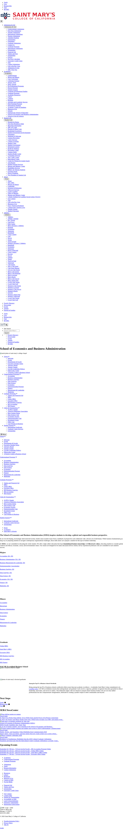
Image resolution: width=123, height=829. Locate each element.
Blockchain (3, 606)
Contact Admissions (14, 64)
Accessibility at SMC (10, 799)
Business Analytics (13, 379)
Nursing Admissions (14, 36)
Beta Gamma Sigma (14, 413)
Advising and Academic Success (17, 102)
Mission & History (13, 184)
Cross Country (12, 234)
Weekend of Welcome (14, 136)
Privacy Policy (8, 823)
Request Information (10, 768)
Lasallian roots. (33, 689)
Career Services (12, 140)
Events (6, 307)
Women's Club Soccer (14, 289)
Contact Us (11, 45)
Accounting (11, 376)
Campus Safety (12, 152)
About (6, 177)
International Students (14, 105)
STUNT (10, 293)
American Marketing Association (18, 411)
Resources (7, 773)
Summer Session (13, 90)
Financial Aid (12, 52)
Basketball (11, 233)
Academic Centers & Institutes (17, 107)
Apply (6, 2)
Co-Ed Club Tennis (14, 282)
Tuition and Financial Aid (15, 395)
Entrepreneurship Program (16, 386)
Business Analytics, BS (7, 569)
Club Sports (11, 264)
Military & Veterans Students (16, 170)
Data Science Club (13, 415)
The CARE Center (13, 157)
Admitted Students (13, 38)
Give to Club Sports (14, 270)
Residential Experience (15, 131)
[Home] (27, 19)
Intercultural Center (13, 159)
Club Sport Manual (13, 268)
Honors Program (13, 88)
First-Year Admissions (14, 31)
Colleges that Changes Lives (16, 207)
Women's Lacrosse (13, 287)
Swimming (11, 229)
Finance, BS (3, 582)
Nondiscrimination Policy (11, 821)
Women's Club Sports (14, 286)
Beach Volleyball (13, 250)
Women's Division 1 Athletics (17, 243)
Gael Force (11, 222)
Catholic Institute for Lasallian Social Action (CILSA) (24, 197)
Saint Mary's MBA (6, 649)
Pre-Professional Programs (16, 86)
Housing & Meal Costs (15, 129)
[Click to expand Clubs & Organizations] (15, 497)
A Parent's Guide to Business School (19, 372)
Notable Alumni (12, 209)
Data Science (12, 383)
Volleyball (11, 263)
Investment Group (13, 420)
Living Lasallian (13, 191)
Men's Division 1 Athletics (16, 225)
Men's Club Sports (13, 272)
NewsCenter (11, 337)
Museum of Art (12, 109)
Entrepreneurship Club (14, 418)
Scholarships (11, 39)
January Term (12, 82)
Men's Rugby (12, 277)
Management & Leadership (16, 390)
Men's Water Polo (13, 280)
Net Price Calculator (14, 59)
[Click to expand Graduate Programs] (12, 480)
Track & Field (12, 241)
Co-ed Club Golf (13, 284)
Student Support (9, 425)
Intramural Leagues (13, 147)
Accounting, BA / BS (6, 556)
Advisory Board (12, 365)
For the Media (8, 782)
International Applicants (15, 427)
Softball (10, 257)
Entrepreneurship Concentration (9, 566)
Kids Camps (11, 224)
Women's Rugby (13, 291)
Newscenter (7, 305)
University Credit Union (15, 61)
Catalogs (10, 98)
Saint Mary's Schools (10, 531)
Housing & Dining (13, 122)
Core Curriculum (13, 79)
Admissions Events (13, 68)
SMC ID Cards (12, 127)
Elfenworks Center (13, 370)
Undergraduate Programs (11, 374)
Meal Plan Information (14, 125)
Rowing (10, 254)
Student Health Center (14, 154)
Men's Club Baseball (14, 273)
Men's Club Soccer (13, 279)
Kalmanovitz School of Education (18, 112)
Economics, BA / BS (6, 579)
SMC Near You (12, 70)
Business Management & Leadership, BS (12, 563)
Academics (7, 71)
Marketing (11, 392)
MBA (9, 397)
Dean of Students (13, 173)
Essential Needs (12, 171)
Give (5, 4)
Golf (9, 236)
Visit (5, 7)
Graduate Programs (13, 46)
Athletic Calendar (13, 218)
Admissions (7, 764)
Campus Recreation (14, 138)
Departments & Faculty (15, 362)
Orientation (11, 41)
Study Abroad (12, 84)
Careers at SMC (9, 780)
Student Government (14, 145)
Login (2, 828)
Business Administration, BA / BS (10, 559)
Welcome (10, 358)
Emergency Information (11, 802)
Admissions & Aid (9, 25)
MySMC (6, 9)
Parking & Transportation (11, 797)
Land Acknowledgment (11, 801)
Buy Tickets (11, 220)
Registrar (10, 100)
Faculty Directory (9, 303)
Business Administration (15, 378)
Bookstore (7, 776)
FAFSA (10, 57)
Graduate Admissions (14, 43)
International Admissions (15, 34)
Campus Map (8, 795)
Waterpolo (11, 231)
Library (10, 97)
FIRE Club (11, 422)
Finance (10, 388)
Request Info (8, 6)
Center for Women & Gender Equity (19, 161)
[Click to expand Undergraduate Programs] (16, 457)
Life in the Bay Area (14, 66)
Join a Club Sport (13, 266)
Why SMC (11, 183)
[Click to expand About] (5, 436)
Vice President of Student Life (17, 175)
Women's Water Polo (14, 294)
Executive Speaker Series (15, 363)
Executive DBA (12, 401)
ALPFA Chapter (13, 409)
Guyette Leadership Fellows (16, 369)
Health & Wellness (13, 148)
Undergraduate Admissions (16, 29)
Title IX (6, 825)
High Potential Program (15, 104)
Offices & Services (13, 190)
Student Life (7, 118)
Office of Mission (13, 193)
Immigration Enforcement (11, 804)
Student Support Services (15, 164)
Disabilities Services (14, 168)
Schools (10, 111)
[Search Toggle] (4, 324)
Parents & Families (9, 310)
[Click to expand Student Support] (11, 518)
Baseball (10, 227)
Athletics (6, 213)
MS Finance (11, 406)
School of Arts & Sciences (16, 116)
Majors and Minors (13, 77)
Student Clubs (12, 143)
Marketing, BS (4, 586)
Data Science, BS (5, 576)
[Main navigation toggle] (1, 21)
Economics (11, 385)
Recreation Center (13, 150)
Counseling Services (14, 155)
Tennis (10, 240)
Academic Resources (14, 95)
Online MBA (12, 399)
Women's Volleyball (14, 296)
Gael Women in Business (15, 424)
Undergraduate (12, 75)
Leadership (11, 186)
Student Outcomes (13, 211)
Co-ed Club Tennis (13, 298)
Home (6, 528)
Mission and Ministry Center (16, 166)
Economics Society (13, 416)
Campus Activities (13, 141)
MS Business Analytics (15, 402)
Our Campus (11, 198)
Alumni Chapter (12, 367)
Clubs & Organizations (11, 408)
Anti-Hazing (11, 163)
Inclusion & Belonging (15, 188)
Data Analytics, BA (6, 572)
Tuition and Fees (13, 54)
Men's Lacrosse (12, 275)
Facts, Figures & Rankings (16, 206)
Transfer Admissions (14, 32)
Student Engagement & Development (19, 132)
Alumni (6, 308)
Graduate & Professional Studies (17, 91)
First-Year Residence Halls (16, 124)
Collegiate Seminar (13, 81)
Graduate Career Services (15, 429)
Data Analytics (12, 381)
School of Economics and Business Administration (23, 114)
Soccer (10, 238)
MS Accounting (12, 404)
